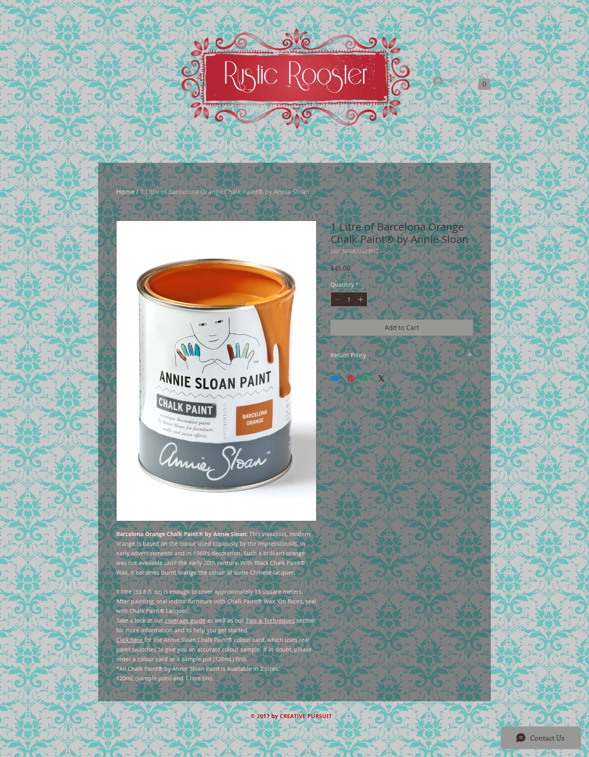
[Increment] (361, 299)
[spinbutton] (349, 299)
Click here (129, 640)
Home (125, 191)
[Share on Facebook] (336, 378)
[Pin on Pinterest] (351, 378)
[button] (484, 81)
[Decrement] (337, 299)
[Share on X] (381, 378)
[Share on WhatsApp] (366, 378)
